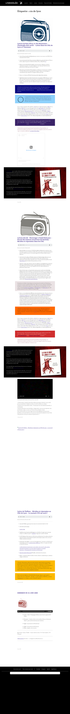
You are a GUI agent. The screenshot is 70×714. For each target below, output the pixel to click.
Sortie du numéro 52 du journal (26, 552)
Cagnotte (33, 533)
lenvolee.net (20, 578)
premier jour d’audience (28, 287)
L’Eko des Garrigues (28, 111)
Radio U (48, 111)
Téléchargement (20, 638)
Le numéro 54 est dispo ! (34, 131)
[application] (35, 611)
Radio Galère (40, 108)
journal (35, 90)
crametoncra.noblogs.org (24, 295)
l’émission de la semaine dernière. (31, 279)
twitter (34, 123)
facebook (38, 123)
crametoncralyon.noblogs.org (34, 542)
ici (45, 61)
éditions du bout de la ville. (18, 188)
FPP (35, 106)
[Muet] (48, 611)
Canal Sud (44, 109)
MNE (48, 106)
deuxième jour (38, 287)
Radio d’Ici (33, 112)
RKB (23, 108)
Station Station (24, 115)
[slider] (50, 611)
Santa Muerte (22, 260)
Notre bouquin (9, 171)
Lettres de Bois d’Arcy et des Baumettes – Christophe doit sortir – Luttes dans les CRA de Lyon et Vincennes (35, 45)
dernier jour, (45, 287)
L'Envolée (12, 2)
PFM (25, 109)
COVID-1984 (22, 529)
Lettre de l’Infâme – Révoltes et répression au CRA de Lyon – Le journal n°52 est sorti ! (34, 512)
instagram (31, 123)
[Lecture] (18, 611)
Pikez (47, 114)
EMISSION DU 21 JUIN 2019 (27, 593)
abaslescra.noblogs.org (46, 294)
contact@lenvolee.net (22, 123)
